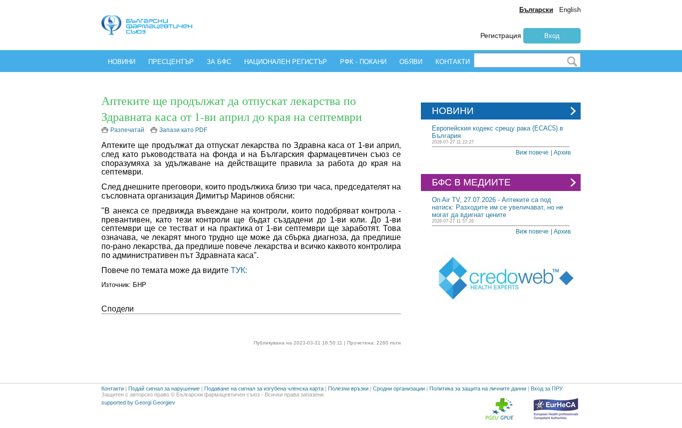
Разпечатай (127, 130)
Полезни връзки (348, 389)
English (570, 10)
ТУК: (239, 270)
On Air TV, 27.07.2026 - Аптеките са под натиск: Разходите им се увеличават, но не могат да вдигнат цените (497, 207)
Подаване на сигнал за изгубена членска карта (264, 389)
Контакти (112, 389)
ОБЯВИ (410, 62)
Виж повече (532, 152)
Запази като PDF (183, 130)
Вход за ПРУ (547, 389)
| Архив (561, 152)
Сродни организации (399, 389)
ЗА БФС (219, 62)
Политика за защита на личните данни (477, 389)
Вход (552, 36)
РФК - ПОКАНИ (363, 62)
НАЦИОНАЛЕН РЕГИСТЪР (285, 62)
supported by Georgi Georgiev (138, 403)
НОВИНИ (121, 62)
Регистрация (500, 36)
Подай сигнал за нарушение (164, 389)
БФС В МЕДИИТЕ (471, 182)
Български (536, 10)
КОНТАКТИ (452, 62)
